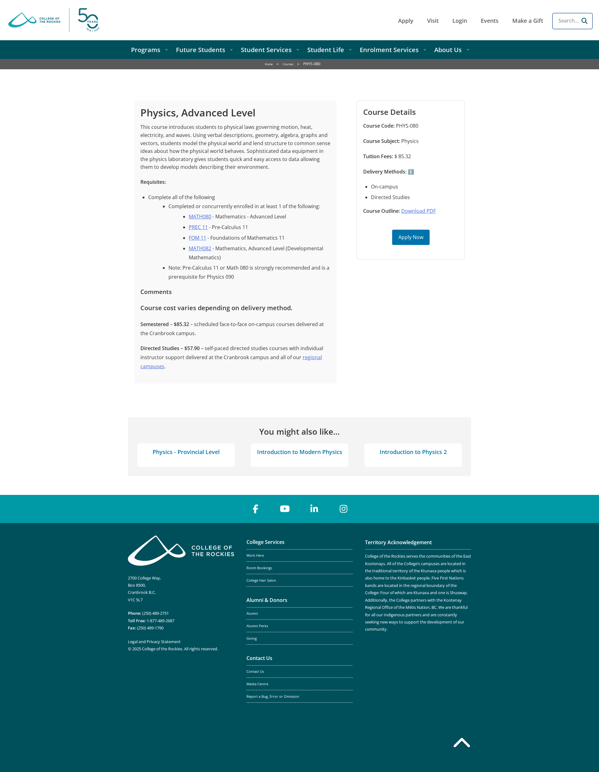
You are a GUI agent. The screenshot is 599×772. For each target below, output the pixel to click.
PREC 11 (198, 227)
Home (269, 64)
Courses (288, 64)
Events (490, 20)
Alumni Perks (257, 626)
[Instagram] (343, 509)
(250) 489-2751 (155, 613)
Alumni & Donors (266, 600)
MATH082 (200, 248)
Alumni (252, 613)
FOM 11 (197, 237)
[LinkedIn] (314, 509)
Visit (433, 20)
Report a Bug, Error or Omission (272, 696)
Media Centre (257, 684)
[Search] (584, 21)
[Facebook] (255, 509)
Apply (405, 20)
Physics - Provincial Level (186, 452)
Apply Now (410, 237)
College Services (265, 542)
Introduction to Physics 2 (413, 452)
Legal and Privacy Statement (154, 641)
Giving (251, 638)
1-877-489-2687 (160, 620)
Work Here (255, 555)
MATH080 (200, 216)
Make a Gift (527, 20)
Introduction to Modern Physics (299, 452)
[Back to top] (461, 744)
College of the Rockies (55, 20)
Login (459, 20)
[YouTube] (285, 509)
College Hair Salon (261, 580)
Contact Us (259, 658)
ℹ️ (410, 171)
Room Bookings (259, 568)
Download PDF (418, 211)
